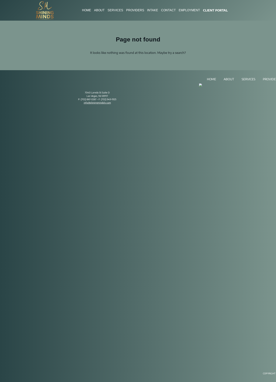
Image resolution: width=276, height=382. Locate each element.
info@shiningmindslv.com (97, 102)
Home (86, 10)
